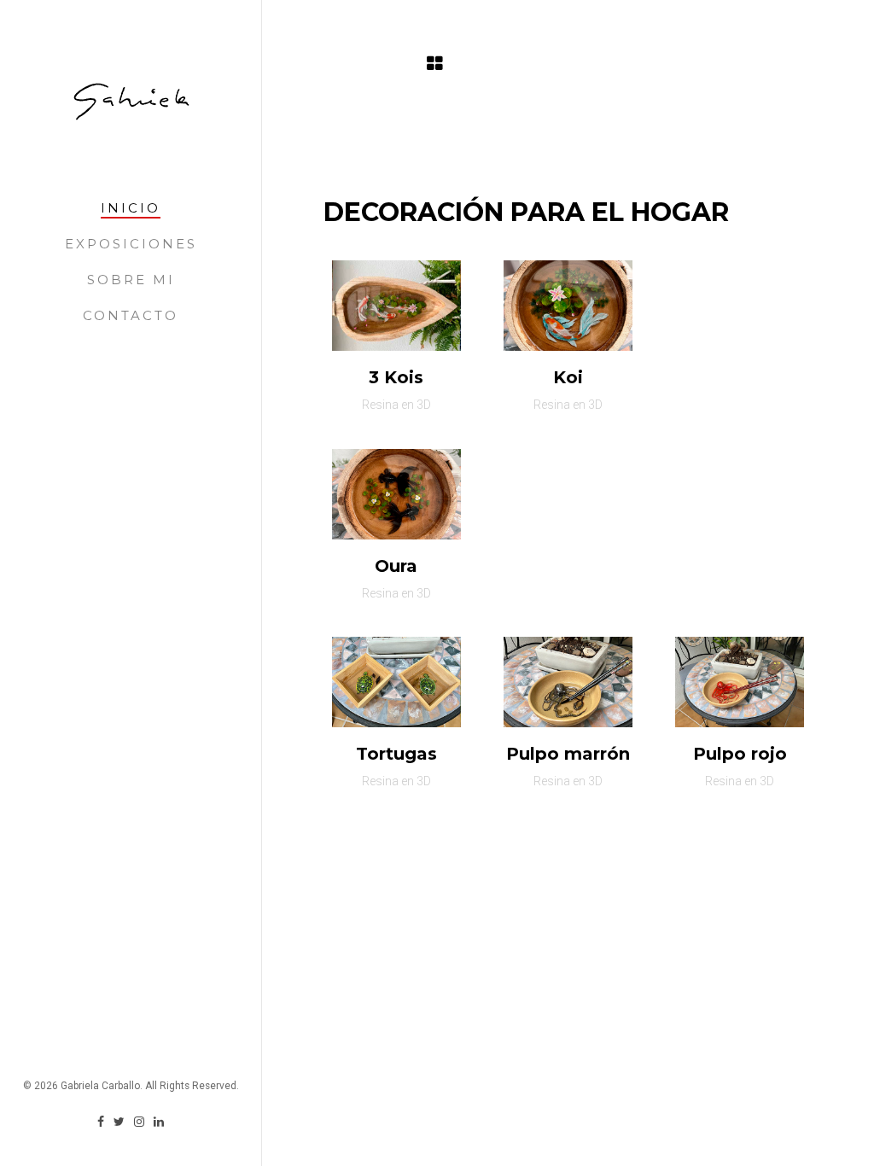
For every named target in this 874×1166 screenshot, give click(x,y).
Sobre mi (131, 279)
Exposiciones (131, 244)
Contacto (130, 315)
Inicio (130, 208)
